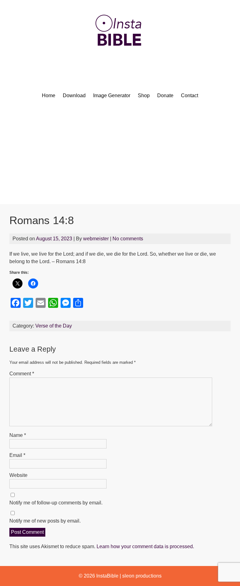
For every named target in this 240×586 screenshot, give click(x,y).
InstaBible (107, 575)
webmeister (96, 238)
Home (48, 95)
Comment (21, 373)
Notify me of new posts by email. (45, 520)
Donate (165, 95)
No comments (127, 238)
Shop (144, 95)
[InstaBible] (120, 60)
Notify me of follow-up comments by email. (55, 502)
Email (17, 455)
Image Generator (111, 95)
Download (74, 95)
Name (17, 435)
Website (18, 475)
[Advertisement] (120, 157)
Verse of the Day (53, 325)
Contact (189, 95)
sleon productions (142, 575)
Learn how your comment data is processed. (145, 546)
